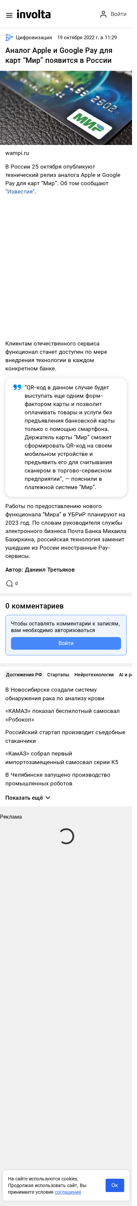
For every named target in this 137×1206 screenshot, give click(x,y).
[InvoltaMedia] (34, 14)
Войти (66, 643)
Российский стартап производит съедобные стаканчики (65, 736)
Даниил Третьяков (50, 569)
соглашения (68, 1192)
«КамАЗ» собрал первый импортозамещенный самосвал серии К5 (61, 757)
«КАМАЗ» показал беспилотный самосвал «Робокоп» (62, 715)
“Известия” (20, 191)
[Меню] (9, 15)
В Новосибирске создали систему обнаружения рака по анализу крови (54, 694)
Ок (114, 1185)
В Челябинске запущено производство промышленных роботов (57, 779)
